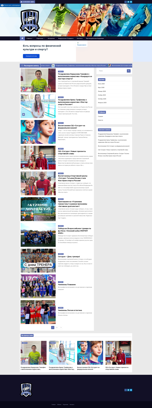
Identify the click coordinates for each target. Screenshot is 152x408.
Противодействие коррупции (95, 38)
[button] (131, 38)
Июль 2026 (101, 84)
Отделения (40, 38)
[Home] (22, 38)
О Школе (29, 38)
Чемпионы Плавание (67, 284)
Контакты (80, 38)
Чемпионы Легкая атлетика (70, 310)
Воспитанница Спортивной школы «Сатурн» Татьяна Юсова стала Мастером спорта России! (72, 178)
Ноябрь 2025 (102, 95)
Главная (53, 404)
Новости (61, 71)
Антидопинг (51, 38)
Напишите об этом (31, 56)
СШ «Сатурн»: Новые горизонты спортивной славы (113, 150)
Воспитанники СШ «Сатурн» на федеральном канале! (114, 146)
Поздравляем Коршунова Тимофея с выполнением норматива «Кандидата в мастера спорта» (75, 76)
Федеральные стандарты (66, 38)
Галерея (61, 282)
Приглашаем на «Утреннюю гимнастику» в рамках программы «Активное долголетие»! (72, 204)
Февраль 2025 (102, 103)
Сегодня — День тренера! (69, 257)
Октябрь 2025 (102, 99)
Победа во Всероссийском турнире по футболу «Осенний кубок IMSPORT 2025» (74, 230)
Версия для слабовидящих (12, 5)
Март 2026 (101, 87)
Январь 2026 (102, 91)
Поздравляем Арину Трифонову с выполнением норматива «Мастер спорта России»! (72, 102)
